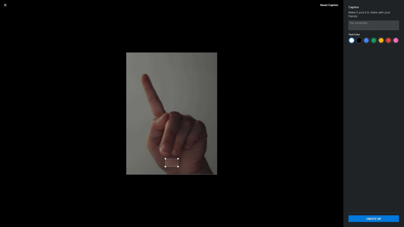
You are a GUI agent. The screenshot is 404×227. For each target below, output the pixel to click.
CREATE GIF (373, 218)
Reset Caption (329, 5)
